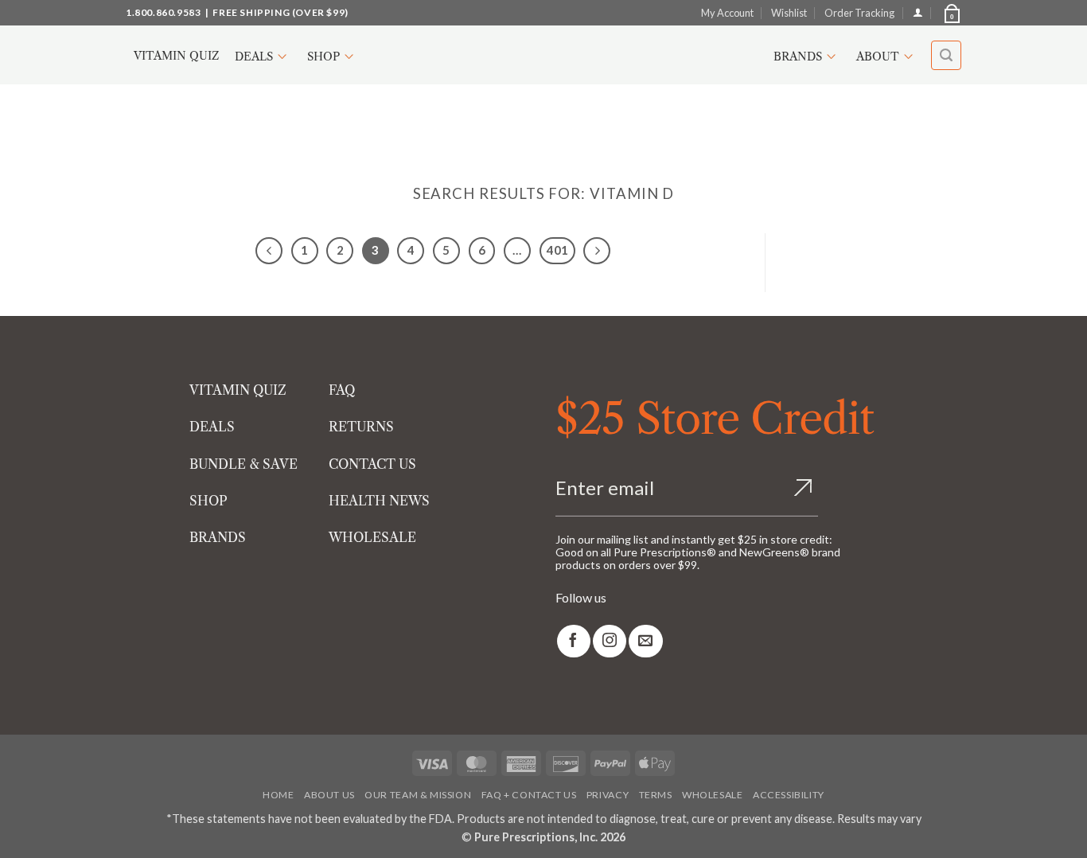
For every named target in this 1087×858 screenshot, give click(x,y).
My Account (727, 12)
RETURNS (361, 427)
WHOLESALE (372, 537)
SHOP (208, 501)
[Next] (596, 250)
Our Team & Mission (417, 795)
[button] (951, 12)
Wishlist (789, 12)
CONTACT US (372, 464)
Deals (254, 56)
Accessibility (788, 795)
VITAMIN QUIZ (237, 390)
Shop (323, 56)
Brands (797, 56)
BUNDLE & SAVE (243, 464)
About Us (329, 795)
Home (278, 795)
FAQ (342, 390)
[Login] (918, 12)
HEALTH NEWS (379, 501)
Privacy (607, 795)
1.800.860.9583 (163, 12)
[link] (573, 641)
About (877, 56)
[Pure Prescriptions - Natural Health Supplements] (543, 55)
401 (557, 250)
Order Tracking (859, 12)
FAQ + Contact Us (529, 795)
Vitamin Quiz (176, 56)
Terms (655, 795)
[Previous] (268, 250)
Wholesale (712, 795)
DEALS (212, 427)
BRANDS (217, 537)
